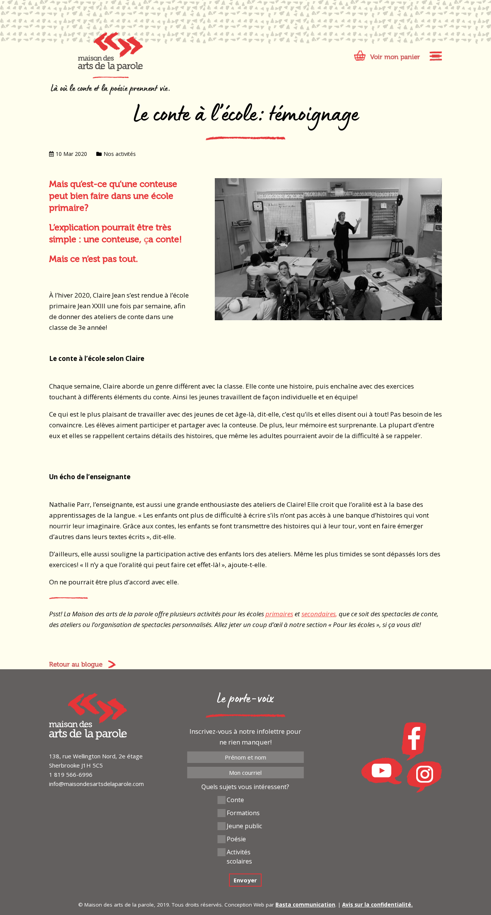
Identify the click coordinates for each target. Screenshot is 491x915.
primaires (279, 613)
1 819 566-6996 (70, 774)
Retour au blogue (75, 664)
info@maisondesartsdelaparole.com (96, 784)
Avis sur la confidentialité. (377, 904)
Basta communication (305, 904)
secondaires (319, 613)
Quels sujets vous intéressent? (245, 787)
